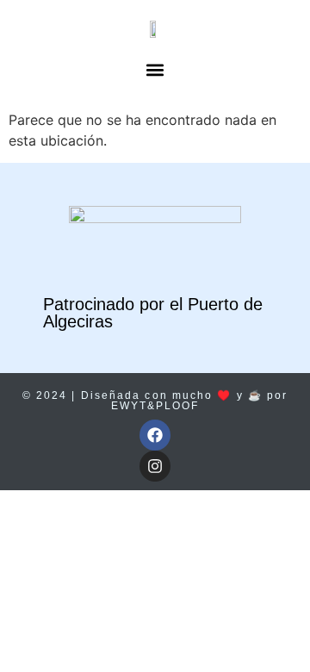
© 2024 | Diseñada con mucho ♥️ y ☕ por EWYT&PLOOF (155, 400)
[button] (155, 69)
